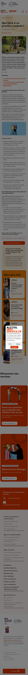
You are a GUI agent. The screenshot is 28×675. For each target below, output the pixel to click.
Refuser (10, 344)
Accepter (14, 347)
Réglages (18, 344)
